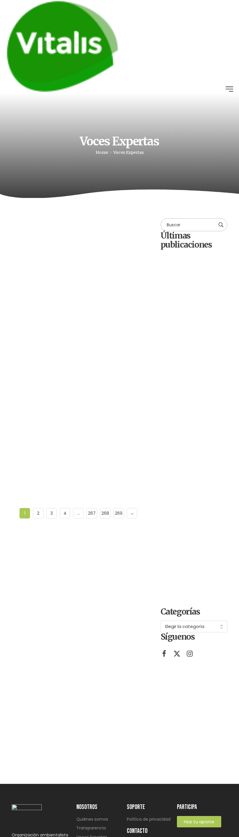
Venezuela (84, 368)
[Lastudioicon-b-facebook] (164, 653)
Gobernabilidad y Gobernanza (100, 230)
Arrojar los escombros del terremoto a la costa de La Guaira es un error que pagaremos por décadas (202, 506)
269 (118, 513)
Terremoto (55, 368)
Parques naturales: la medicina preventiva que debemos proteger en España (201, 431)
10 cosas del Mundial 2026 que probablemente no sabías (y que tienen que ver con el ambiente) (203, 581)
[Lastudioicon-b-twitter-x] (176, 653)
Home (102, 152)
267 (92, 513)
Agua (25, 227)
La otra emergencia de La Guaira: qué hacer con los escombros (72, 435)
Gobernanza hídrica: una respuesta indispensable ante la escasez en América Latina (78, 297)
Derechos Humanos (47, 230)
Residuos (28, 368)
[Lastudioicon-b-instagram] (189, 653)
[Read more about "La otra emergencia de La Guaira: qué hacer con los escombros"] (78, 386)
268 (105, 513)
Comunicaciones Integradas (49, 280)
